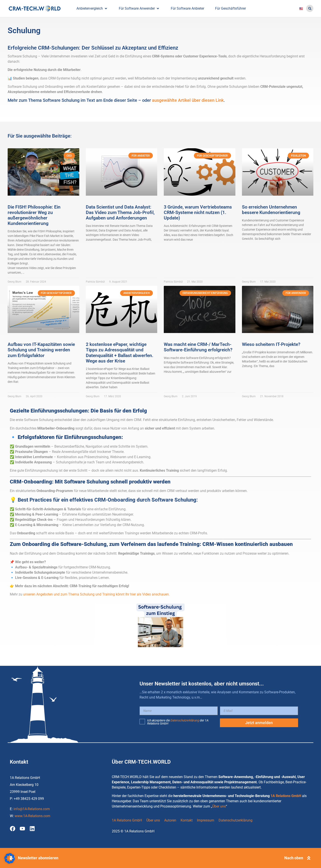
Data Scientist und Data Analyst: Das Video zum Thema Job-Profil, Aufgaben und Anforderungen (120, 212)
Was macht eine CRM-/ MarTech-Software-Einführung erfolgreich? (198, 347)
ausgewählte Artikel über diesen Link (188, 100)
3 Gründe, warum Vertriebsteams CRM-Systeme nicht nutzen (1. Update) (198, 212)
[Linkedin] (32, 828)
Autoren (170, 820)
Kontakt (187, 820)
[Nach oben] (308, 858)
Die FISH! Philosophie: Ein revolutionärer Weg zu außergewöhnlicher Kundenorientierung (34, 215)
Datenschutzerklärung (185, 720)
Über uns (219, 806)
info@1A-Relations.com (32, 809)
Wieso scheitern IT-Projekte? (271, 344)
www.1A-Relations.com (32, 816)
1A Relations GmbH (286, 796)
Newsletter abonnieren (38, 858)
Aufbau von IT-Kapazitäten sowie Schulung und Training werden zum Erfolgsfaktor (41, 350)
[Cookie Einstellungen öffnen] (9, 862)
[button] (309, 8)
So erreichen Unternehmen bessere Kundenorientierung (271, 209)
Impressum (205, 820)
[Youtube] (22, 828)
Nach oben (293, 858)
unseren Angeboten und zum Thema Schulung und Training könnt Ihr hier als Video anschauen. (96, 594)
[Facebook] (12, 828)
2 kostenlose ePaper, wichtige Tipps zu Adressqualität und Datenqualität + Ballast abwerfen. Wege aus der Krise (119, 353)
